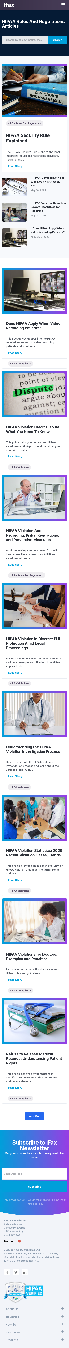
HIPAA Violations (19, 467)
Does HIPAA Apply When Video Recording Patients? (48, 230)
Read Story (15, 166)
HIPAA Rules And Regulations (25, 123)
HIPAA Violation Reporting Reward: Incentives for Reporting (48, 206)
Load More (34, 1116)
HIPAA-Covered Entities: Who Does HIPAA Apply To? (47, 181)
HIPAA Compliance (20, 363)
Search (57, 39)
